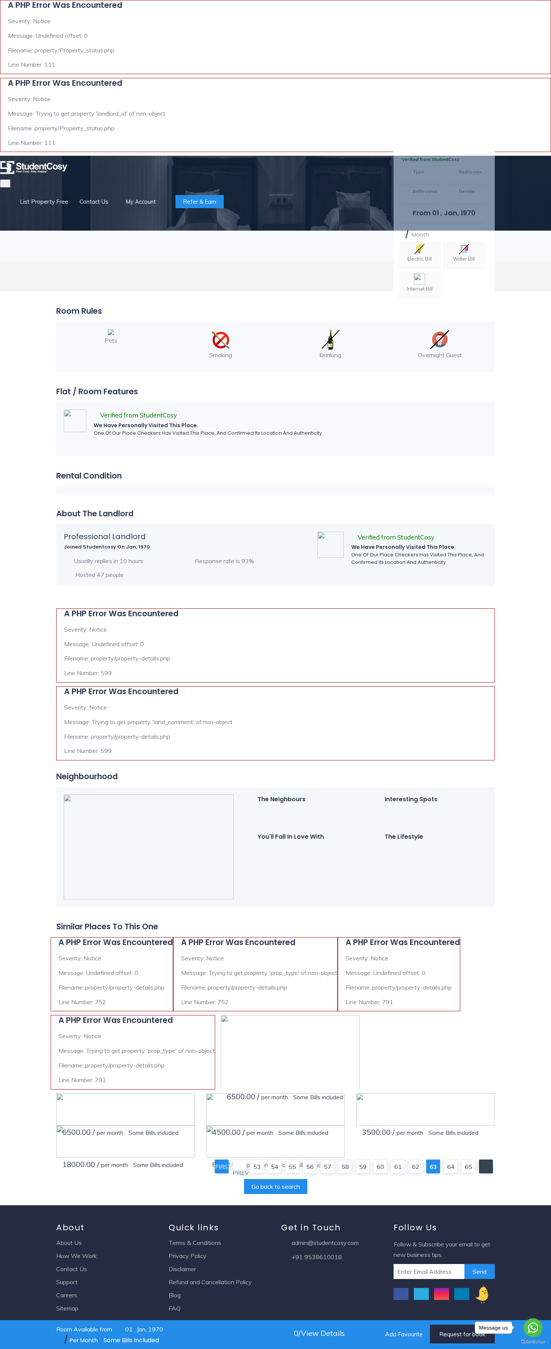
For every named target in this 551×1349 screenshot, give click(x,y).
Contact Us (93, 201)
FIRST (222, 1166)
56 (310, 1166)
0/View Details (318, 1333)
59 (363, 1166)
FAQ (175, 1308)
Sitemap (67, 1308)
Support (67, 1282)
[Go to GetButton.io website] (533, 1342)
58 (345, 1166)
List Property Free (44, 201)
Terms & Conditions (195, 1242)
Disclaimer (182, 1269)
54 (274, 1166)
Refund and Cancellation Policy (210, 1282)
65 (468, 1166)
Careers (66, 1295)
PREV (239, 1171)
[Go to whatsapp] (533, 1327)
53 (257, 1166)
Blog (175, 1295)
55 (292, 1166)
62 (415, 1166)
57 (327, 1166)
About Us (69, 1242)
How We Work (76, 1256)
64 (451, 1166)
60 (380, 1166)
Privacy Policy (188, 1256)
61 (398, 1166)
